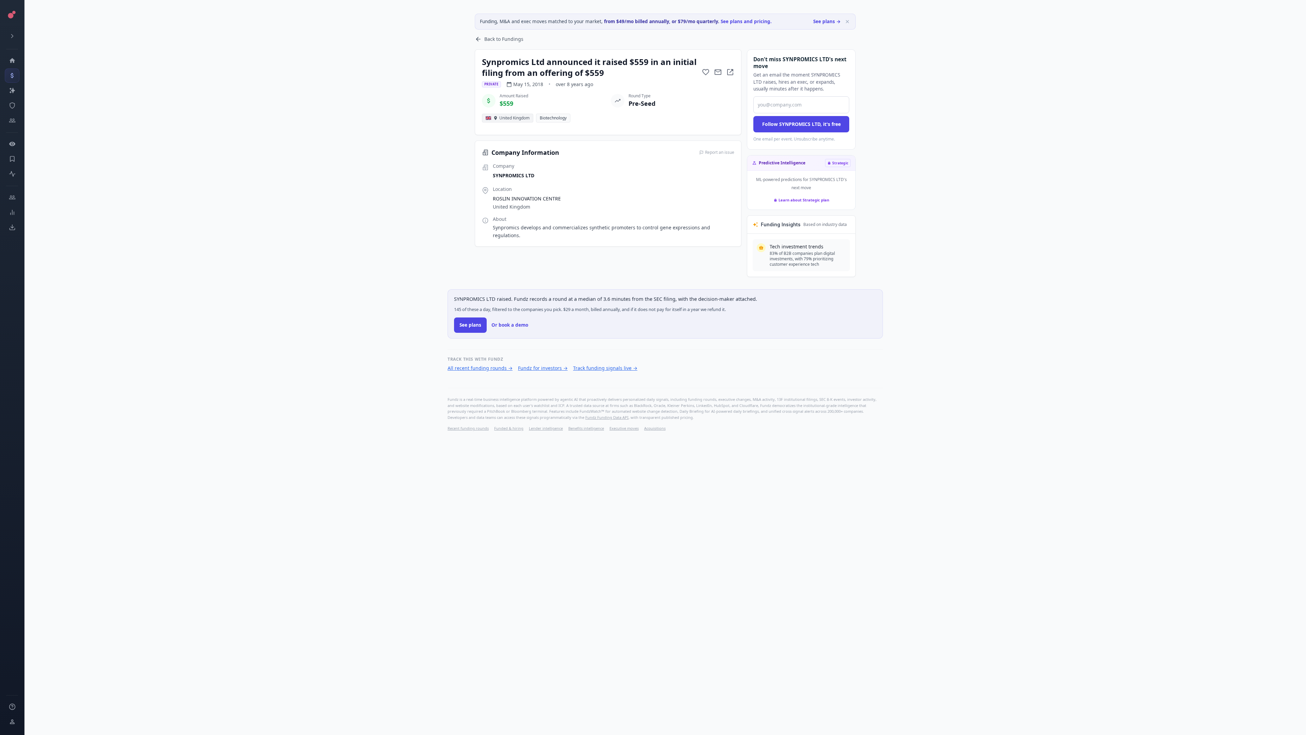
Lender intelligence (546, 428)
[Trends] (12, 212)
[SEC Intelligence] (12, 105)
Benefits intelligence (586, 428)
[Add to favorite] (706, 72)
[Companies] (12, 90)
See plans (470, 325)
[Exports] (12, 227)
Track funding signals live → (605, 368)
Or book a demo (509, 325)
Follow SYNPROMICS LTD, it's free (801, 124)
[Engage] (12, 197)
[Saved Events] (12, 159)
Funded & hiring (508, 428)
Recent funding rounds (468, 428)
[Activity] (12, 174)
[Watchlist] (12, 144)
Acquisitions (655, 428)
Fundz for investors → (543, 368)
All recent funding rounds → (480, 368)
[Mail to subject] (718, 72)
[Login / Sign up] (12, 722)
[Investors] (12, 120)
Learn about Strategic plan (803, 199)
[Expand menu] (12, 36)
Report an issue (719, 152)
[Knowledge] (12, 707)
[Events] (12, 75)
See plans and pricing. (746, 21)
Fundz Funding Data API (607, 417)
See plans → (827, 21)
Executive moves (624, 428)
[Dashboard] (12, 60)
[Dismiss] (847, 21)
